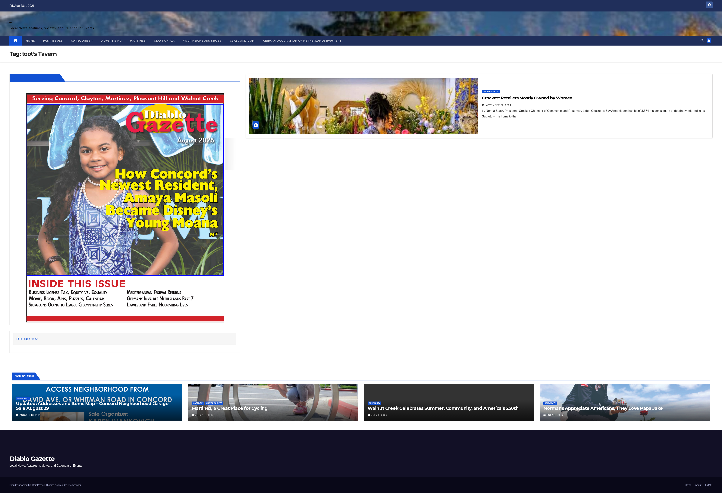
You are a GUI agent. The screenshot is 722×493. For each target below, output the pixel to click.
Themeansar (74, 485)
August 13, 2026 (30, 415)
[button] (702, 40)
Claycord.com (242, 40)
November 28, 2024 (498, 105)
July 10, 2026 (204, 415)
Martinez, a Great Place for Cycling (230, 408)
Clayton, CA (164, 40)
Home (688, 485)
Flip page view (26, 338)
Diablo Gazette (10, 22)
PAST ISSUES (53, 40)
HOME (30, 40)
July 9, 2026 (379, 415)
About (698, 485)
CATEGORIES (81, 40)
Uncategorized (491, 91)
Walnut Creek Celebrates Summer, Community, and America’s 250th (443, 408)
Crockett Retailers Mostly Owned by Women (527, 98)
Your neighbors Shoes (202, 40)
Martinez (138, 40)
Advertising (111, 40)
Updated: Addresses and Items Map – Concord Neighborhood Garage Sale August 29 (92, 406)
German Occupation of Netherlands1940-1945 (302, 40)
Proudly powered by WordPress (26, 485)
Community (23, 398)
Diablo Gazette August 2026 (35, 78)
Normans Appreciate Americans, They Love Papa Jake (603, 408)
